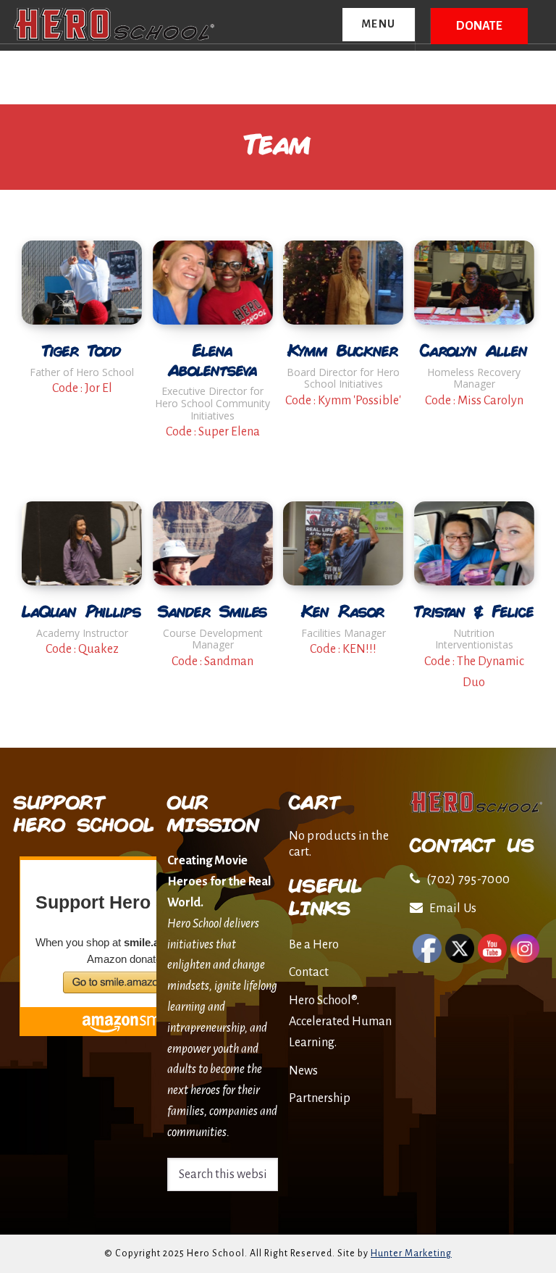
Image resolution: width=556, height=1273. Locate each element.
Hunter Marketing (411, 1253)
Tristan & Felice (474, 611)
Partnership (319, 1098)
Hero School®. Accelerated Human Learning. (340, 1021)
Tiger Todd (82, 350)
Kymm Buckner (343, 350)
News (303, 1070)
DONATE (479, 26)
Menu (378, 24)
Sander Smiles (213, 611)
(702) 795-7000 (468, 879)
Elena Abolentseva (213, 359)
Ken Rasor (343, 611)
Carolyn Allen (474, 350)
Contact (309, 972)
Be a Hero (314, 944)
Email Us (452, 908)
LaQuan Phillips (82, 611)
